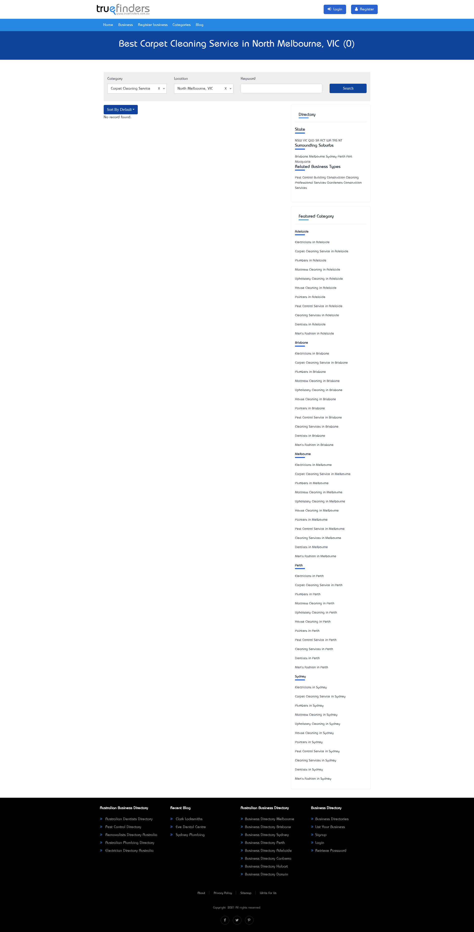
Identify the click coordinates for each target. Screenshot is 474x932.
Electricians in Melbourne (313, 465)
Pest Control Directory (122, 827)
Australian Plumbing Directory (129, 843)
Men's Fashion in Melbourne (315, 556)
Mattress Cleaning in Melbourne (318, 492)
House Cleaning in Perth (313, 621)
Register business (153, 25)
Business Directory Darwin (266, 874)
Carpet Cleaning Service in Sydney (320, 696)
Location (181, 78)
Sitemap (245, 893)
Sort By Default (119, 109)
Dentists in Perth (307, 658)
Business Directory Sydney (267, 835)
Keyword (248, 78)
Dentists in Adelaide (310, 324)
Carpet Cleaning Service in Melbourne (323, 474)
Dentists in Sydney (309, 769)
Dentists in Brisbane (310, 435)
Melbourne (303, 454)
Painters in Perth (307, 631)
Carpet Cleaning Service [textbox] (130, 88)
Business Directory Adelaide (268, 851)
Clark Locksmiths (188, 819)
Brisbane (301, 342)
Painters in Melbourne (311, 519)
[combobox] (137, 89)
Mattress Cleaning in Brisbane (317, 381)
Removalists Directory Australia (130, 835)
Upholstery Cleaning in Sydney (317, 724)
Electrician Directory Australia (129, 851)
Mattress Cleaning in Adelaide (317, 269)
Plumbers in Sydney (309, 705)
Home (108, 25)
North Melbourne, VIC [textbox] (195, 88)
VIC (305, 140)
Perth (299, 565)
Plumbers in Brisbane (310, 372)
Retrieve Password (330, 851)
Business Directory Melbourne (269, 819)
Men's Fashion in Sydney (313, 778)
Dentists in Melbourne (311, 547)
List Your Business (330, 827)
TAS (334, 140)
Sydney (300, 676)
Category (114, 78)
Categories (182, 25)
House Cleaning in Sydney (314, 733)
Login (319, 843)
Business (125, 25)
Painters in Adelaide (310, 297)
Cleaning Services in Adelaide (317, 315)
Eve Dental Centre (190, 827)
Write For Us (268, 893)
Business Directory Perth (265, 843)
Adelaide (302, 231)
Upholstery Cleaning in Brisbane (318, 390)
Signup (321, 835)
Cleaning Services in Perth (314, 649)
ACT (322, 140)
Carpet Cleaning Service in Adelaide (321, 251)
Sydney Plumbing (190, 835)
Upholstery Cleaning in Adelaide (319, 278)
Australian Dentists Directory (128, 819)
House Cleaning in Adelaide (315, 288)
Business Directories (332, 819)
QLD (311, 140)
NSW (298, 140)
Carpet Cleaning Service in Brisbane (321, 362)
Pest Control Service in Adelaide (318, 306)
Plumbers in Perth (307, 594)
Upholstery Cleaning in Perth (316, 612)
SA (317, 140)
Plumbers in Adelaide (310, 260)
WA (328, 140)
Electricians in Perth (309, 576)
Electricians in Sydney (311, 687)
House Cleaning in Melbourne (317, 510)
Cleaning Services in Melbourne (318, 538)
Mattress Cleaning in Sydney (316, 714)
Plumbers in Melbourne (312, 483)
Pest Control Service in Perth (315, 640)
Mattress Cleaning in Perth (314, 603)
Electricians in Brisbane (312, 353)
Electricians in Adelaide (312, 242)
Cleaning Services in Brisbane (316, 426)
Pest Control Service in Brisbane (318, 417)
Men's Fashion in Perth (311, 667)
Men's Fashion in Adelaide (314, 333)
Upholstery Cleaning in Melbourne (320, 501)
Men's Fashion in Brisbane (314, 445)
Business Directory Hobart (266, 866)
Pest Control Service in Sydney (317, 751)
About (201, 893)
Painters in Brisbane (310, 408)
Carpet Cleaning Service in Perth (318, 585)
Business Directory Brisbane (268, 827)
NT (340, 140)
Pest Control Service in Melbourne (320, 529)
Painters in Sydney (309, 742)
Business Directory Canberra (268, 858)
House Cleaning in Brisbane (315, 399)
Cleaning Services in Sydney (315, 760)
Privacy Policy (223, 893)
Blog (199, 25)
